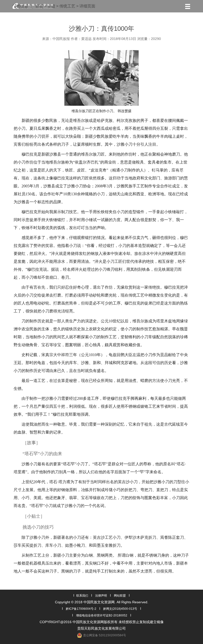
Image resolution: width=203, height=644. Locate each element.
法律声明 (101, 595)
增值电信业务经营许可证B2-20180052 (101, 615)
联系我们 (82, 595)
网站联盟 (120, 595)
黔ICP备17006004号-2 (81, 608)
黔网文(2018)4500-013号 (120, 608)
